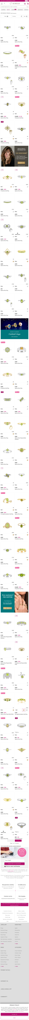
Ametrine (17, 934)
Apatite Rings (4, 957)
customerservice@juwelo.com (8, 898)
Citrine (16, 941)
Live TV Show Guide (21, 915)
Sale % (8, 9)
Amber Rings (3, 953)
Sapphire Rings (4, 937)
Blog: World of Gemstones (21, 921)
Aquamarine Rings (5, 959)
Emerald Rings (4, 932)
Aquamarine (17, 939)
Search (27, 7)
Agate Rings (3, 951)
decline (14, 1009)
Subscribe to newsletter (14, 863)
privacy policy (11, 871)
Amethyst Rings (4, 955)
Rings (2, 928)
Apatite (16, 937)
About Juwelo (21, 911)
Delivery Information (7, 919)
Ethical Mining (21, 917)
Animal (16, 962)
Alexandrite (17, 930)
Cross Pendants (18, 951)
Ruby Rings (3, 934)
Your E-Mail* (8, 860)
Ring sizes (7, 915)
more (3, 943)
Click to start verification (13, 866)
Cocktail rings (18, 953)
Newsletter (21, 919)
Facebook (2, 1000)
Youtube (5, 1000)
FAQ (7, 921)
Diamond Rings (4, 930)
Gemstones (20, 9)
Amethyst (17, 932)
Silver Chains (18, 957)
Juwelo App (7, 917)
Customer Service (8, 911)
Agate (16, 928)
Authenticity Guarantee (7, 913)
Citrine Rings (3, 962)
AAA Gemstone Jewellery (6, 939)
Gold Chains (17, 964)
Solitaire (17, 959)
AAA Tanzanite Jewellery (6, 941)
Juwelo (13, 9)
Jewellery (3, 9)
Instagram (9, 1000)
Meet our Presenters (21, 913)
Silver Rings (17, 955)
